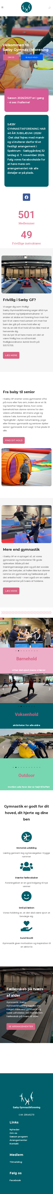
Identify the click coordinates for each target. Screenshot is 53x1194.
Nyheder (14, 1129)
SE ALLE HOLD (31, 57)
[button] (3, 633)
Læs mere (11, 355)
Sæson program (19, 1136)
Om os (13, 1133)
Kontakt (14, 1143)
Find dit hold (14, 440)
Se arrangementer (21, 1026)
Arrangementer (18, 1140)
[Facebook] (26, 197)
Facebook (15, 1180)
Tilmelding (16, 1162)
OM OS (11, 57)
